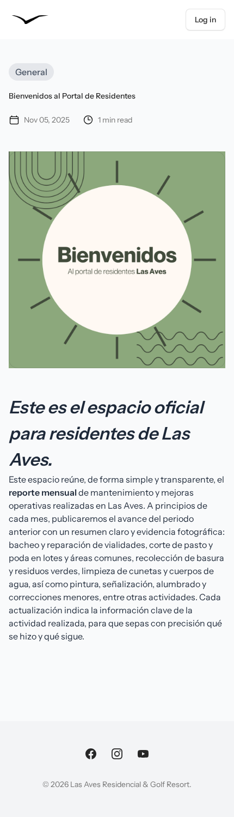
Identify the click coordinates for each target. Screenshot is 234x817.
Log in (205, 20)
